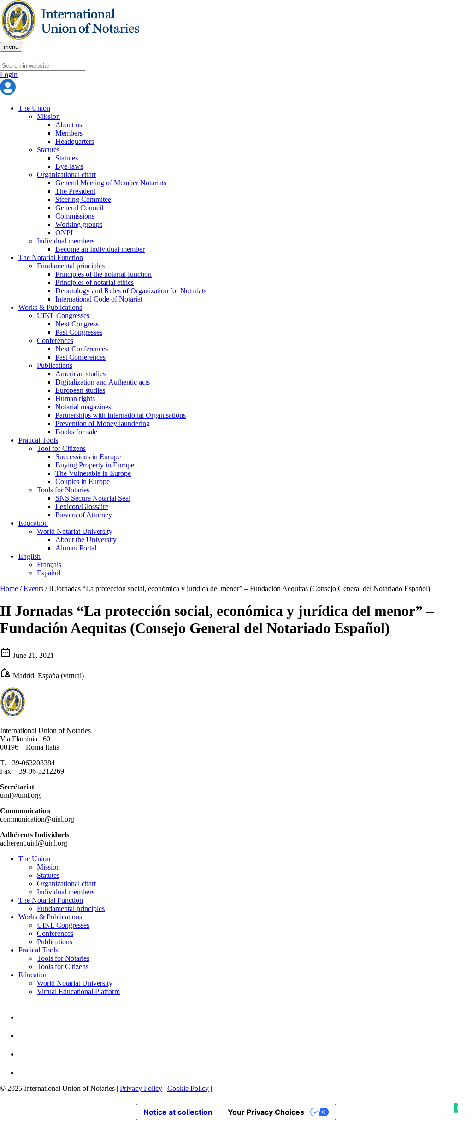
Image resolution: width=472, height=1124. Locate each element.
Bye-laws (69, 166)
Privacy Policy (141, 1088)
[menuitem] (29, 556)
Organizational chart (66, 174)
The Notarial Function (50, 257)
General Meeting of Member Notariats (110, 183)
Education (33, 523)
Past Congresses (78, 332)
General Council (79, 208)
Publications (54, 365)
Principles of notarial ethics (94, 282)
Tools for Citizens (63, 966)
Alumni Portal (75, 548)
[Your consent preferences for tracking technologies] (456, 1108)
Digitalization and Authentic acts (102, 382)
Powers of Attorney (83, 515)
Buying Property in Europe (94, 465)
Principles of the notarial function (103, 274)
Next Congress (77, 324)
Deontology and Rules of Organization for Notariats (130, 291)
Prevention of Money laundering (102, 423)
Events (33, 588)
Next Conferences (81, 349)
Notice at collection (177, 1112)
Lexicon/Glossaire (81, 506)
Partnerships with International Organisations (120, 415)
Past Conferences (80, 357)
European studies (80, 390)
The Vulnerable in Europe (93, 473)
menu (11, 46)
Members (69, 133)
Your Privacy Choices (266, 1112)
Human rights (75, 398)
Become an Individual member (100, 249)
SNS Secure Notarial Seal (92, 498)
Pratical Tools (38, 440)
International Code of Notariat (99, 299)
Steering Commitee (83, 199)
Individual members (65, 241)
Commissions (74, 216)
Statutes (48, 150)
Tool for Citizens (61, 448)
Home (9, 588)
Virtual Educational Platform (78, 991)
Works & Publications (50, 307)
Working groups (78, 224)
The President (75, 191)
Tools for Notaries (63, 490)
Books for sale (76, 432)
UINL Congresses (63, 315)
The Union (34, 108)
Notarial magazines (83, 407)
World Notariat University (74, 531)
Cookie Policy (188, 1088)
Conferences (55, 340)
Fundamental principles (71, 266)
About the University (86, 540)
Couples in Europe (82, 481)
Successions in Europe (88, 457)
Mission (48, 116)
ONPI (64, 233)
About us (68, 125)
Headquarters (74, 141)
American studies (80, 374)
